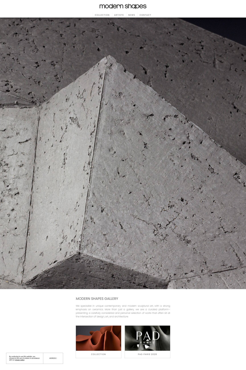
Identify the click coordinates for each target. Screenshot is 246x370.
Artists (119, 15)
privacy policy (19, 360)
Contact (145, 15)
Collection (102, 15)
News (131, 15)
